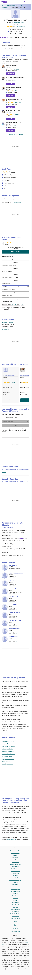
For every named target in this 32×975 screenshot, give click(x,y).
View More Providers (15, 134)
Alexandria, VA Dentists (8, 751)
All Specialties (15, 911)
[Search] (21, 2)
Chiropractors (15, 857)
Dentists (15, 859)
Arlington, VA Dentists (7, 744)
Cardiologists (15, 855)
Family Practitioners (15, 868)
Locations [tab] (24, 37)
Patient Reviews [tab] (14, 37)
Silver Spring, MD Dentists (8, 746)
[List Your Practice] (24, 2)
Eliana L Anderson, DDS (25, 375)
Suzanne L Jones (13, 589)
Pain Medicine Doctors (15, 891)
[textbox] (15, 417)
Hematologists (15, 873)
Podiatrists (15, 898)
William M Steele (13, 581)
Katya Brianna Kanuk (14, 597)
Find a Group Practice (15, 918)
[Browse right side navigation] (28, 2)
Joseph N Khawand (14, 628)
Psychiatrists (15, 900)
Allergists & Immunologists (15, 850)
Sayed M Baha (13, 605)
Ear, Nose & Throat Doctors (15, 864)
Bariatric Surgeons (15, 853)
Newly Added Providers (15, 913)
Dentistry (4, 472)
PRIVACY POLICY (15, 932)
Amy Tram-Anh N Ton (15, 620)
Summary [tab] (5, 37)
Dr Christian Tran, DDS (13, 111)
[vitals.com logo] (4, 2)
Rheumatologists (15, 904)
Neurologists (15, 877)
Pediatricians (15, 893)
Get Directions (5, 329)
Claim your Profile (19, 22)
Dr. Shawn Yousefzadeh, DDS (15, 77)
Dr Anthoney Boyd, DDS (13, 122)
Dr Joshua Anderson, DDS (14, 99)
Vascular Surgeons (15, 909)
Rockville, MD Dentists (7, 764)
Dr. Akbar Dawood (11, 65)
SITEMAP (15, 928)
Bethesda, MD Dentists (7, 749)
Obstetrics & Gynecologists (15, 880)
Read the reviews (17, 202)
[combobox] (15, 417)
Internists (15, 875)
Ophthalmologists (15, 884)
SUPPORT (15, 921)
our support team (11, 839)
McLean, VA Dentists (7, 756)
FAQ (15, 925)
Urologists (15, 907)
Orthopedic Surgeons (15, 889)
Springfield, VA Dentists (8, 759)
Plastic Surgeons (15, 895)
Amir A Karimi (13, 565)
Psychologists (15, 902)
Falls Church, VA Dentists (8, 754)
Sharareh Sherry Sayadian (16, 573)
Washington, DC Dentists (8, 741)
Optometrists (15, 886)
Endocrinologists (15, 866)
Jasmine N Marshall (14, 612)
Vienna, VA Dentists (7, 761)
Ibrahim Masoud (13, 636)
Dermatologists (15, 862)
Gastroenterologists (15, 871)
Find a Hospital (15, 916)
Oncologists (15, 882)
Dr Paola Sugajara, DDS (13, 87)
